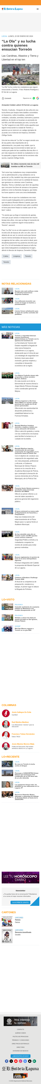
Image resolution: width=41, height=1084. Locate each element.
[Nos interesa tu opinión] (20, 1021)
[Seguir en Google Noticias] (37, 98)
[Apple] (29, 1061)
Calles (5, 256)
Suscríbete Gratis (20, 902)
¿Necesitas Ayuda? (20, 1056)
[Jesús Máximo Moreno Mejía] (6, 746)
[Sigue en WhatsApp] (34, 98)
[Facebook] (6, 1061)
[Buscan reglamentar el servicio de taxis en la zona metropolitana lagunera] (7, 563)
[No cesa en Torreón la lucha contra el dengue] (7, 764)
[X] (11, 1061)
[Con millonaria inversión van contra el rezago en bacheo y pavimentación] (7, 301)
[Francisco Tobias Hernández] (6, 735)
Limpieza (16, 256)
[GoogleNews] (25, 1061)
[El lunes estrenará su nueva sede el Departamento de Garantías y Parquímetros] (7, 518)
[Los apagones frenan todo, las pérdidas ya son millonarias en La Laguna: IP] (7, 785)
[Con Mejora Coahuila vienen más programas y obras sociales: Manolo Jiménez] (7, 383)
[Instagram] (20, 1061)
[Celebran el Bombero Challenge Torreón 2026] (7, 583)
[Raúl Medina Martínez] (6, 724)
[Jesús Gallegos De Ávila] (6, 713)
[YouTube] (16, 1061)
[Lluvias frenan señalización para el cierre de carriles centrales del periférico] (7, 311)
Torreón (28, 256)
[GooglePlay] (34, 1061)
